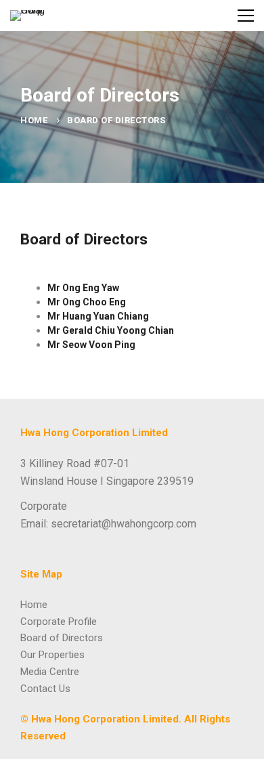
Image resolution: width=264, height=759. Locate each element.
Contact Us (45, 688)
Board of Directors (61, 638)
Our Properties (52, 655)
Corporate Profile (58, 621)
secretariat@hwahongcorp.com (123, 523)
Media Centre (49, 672)
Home (33, 120)
